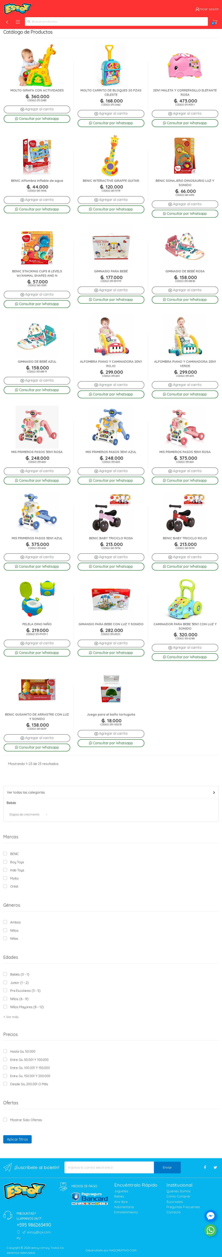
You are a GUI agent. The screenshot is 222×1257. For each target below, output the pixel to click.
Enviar (167, 1167)
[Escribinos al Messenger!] (210, 1217)
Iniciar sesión (209, 9)
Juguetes (121, 1191)
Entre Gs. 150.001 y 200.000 (30, 1076)
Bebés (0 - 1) (19, 974)
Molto (14, 878)
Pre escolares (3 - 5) (25, 991)
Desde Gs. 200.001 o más (29, 1084)
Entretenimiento (126, 1212)
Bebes (119, 1196)
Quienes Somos (178, 1191)
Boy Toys (17, 862)
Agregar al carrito (39, 109)
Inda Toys (17, 870)
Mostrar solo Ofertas (26, 1120)
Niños (14, 930)
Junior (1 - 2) (19, 983)
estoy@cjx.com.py (34, 1234)
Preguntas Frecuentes (183, 1207)
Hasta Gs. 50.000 (22, 1051)
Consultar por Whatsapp (38, 118)
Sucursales (174, 1202)
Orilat (14, 886)
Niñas (14, 938)
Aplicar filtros (17, 1139)
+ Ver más (10, 1017)
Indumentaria (124, 1207)
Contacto (173, 1212)
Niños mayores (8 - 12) (27, 1007)
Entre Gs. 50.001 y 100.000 (29, 1060)
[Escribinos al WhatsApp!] (210, 1231)
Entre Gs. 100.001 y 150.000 (30, 1068)
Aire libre (121, 1202)
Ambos (15, 922)
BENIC (14, 854)
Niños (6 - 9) (19, 999)
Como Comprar (178, 1196)
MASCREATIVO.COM (122, 1250)
